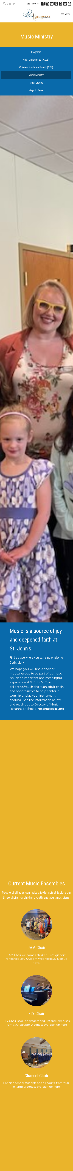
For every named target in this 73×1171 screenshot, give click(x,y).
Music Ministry (36, 75)
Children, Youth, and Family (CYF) (36, 67)
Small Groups (36, 82)
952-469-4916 (32, 3)
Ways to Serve (36, 90)
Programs (36, 52)
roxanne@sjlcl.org (51, 708)
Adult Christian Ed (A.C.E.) (36, 59)
